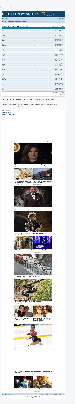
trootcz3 (3, 70)
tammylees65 (4, 79)
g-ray (3, 83)
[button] (53, 26)
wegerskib (3, 41)
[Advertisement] (26, 3)
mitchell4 (3, 89)
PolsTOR (3, 75)
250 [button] (62, 26)
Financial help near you (6, 112)
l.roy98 (3, 55)
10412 (34, 29)
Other (27, 26)
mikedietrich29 (4, 45)
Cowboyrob (3, 60)
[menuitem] (7, 18)
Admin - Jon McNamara (5, 29)
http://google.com (39, 70)
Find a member (4, 26)
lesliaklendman (4, 65)
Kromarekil (3, 80)
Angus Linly (3, 78)
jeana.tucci (3, 73)
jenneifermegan (4, 36)
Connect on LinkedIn (25, 106)
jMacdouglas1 (4, 30)
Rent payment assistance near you (9, 114)
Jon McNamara (50, 99)
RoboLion (3, 74)
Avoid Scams (8, 8)
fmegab (3, 68)
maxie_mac (3, 59)
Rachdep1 (3, 31)
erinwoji (3, 44)
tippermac (3, 54)
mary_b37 (3, 34)
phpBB (30, 396)
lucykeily (3, 39)
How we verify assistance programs (14, 106)
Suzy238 (3, 84)
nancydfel (3, 35)
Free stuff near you (5, 119)
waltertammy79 (4, 49)
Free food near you (5, 116)
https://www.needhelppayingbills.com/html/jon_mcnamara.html (45, 29)
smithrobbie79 (4, 64)
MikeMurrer (3, 69)
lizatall (3, 50)
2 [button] (56, 26)
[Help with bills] (33, 14)
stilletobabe (3, 63)
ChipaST (3, 88)
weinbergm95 (4, 40)
